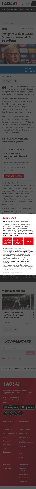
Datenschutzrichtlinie (16, 272)
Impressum (5, 272)
